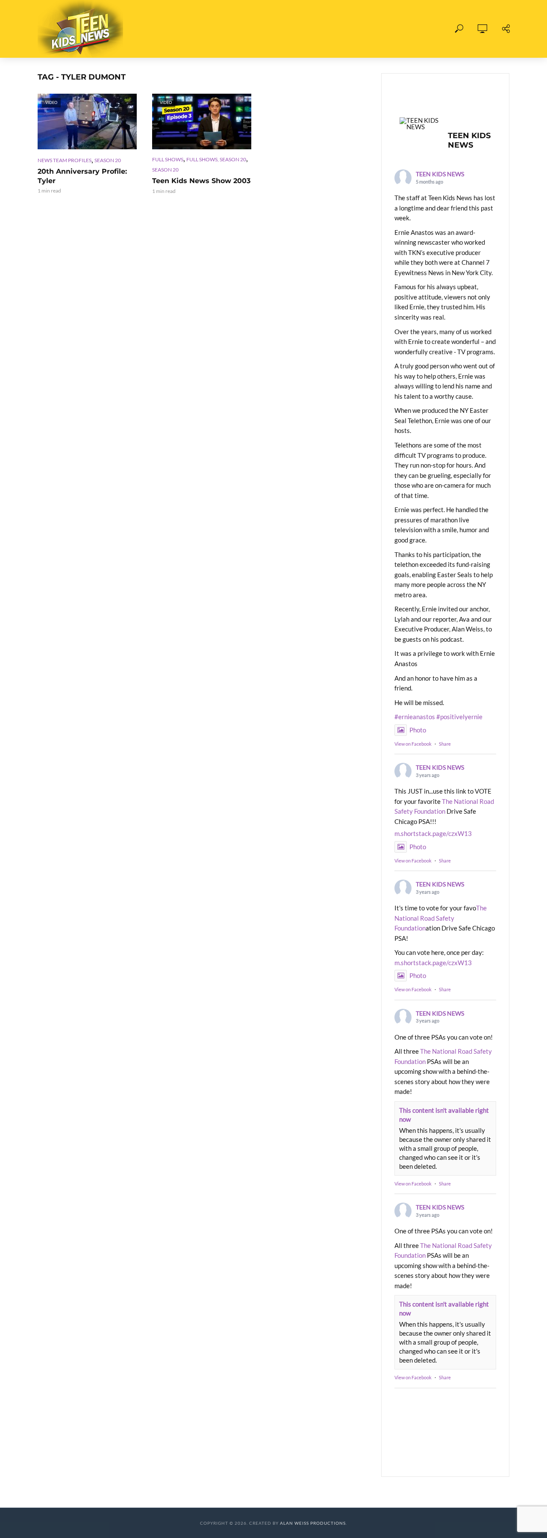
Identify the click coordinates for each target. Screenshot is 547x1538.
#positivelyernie (459, 716)
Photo (417, 730)
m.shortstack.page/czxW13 (433, 833)
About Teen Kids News (294, 29)
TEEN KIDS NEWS (440, 174)
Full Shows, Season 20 (216, 159)
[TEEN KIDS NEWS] (420, 123)
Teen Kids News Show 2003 (201, 181)
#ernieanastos (414, 716)
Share (445, 744)
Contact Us (369, 29)
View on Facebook (413, 744)
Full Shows (179, 29)
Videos (227, 29)
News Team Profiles (64, 160)
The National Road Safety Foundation (440, 918)
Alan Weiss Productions (313, 1523)
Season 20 (107, 160)
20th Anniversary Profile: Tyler (82, 176)
